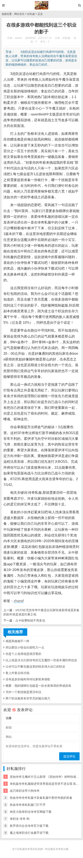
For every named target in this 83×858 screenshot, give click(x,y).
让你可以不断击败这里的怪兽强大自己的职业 (35, 666)
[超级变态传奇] (42, 5)
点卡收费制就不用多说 (30, 620)
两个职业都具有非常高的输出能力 (28, 698)
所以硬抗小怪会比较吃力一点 (25, 647)
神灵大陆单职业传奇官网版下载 (31, 811)
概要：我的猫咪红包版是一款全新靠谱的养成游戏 (38, 685)
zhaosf (19, 601)
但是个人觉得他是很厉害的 (23, 653)
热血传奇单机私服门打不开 (28, 804)
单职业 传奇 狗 (19, 818)
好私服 (31, 14)
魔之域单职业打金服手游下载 (29, 832)
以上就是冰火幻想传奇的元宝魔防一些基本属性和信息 (41, 660)
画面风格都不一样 (17, 641)
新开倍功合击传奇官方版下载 (29, 825)
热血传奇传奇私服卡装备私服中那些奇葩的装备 (41, 797)
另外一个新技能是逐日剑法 (23, 692)
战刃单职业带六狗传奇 (25, 790)
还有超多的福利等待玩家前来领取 (28, 679)
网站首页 (19, 14)
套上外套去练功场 (17, 673)
